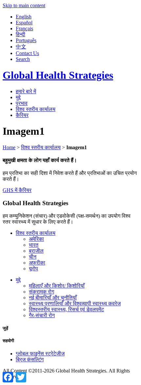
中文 (21, 46)
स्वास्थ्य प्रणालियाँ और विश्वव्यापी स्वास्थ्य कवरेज (75, 303)
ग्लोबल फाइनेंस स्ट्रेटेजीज (40, 353)
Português (26, 40)
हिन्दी (20, 34)
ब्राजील (36, 251)
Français (24, 28)
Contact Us (27, 53)
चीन (32, 257)
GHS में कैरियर (17, 190)
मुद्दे (18, 97)
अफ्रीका (37, 262)
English (23, 16)
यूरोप (33, 268)
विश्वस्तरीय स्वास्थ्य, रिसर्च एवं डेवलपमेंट (66, 309)
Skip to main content (24, 5)
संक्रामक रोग (41, 291)
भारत (33, 245)
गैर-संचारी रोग (42, 315)
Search (23, 59)
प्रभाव (22, 103)
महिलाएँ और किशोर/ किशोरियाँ (57, 286)
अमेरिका (36, 239)
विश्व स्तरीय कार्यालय (35, 109)
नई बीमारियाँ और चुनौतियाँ (53, 297)
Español (24, 22)
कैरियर (22, 115)
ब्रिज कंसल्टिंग (30, 359)
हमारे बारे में (26, 91)
